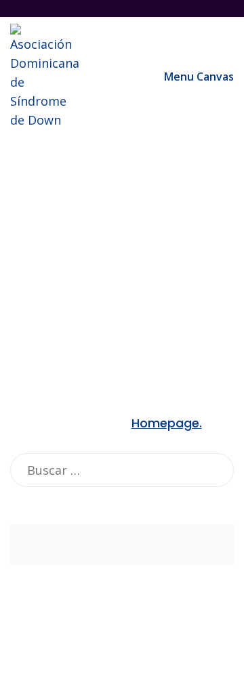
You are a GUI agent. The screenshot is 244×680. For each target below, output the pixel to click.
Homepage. (166, 423)
